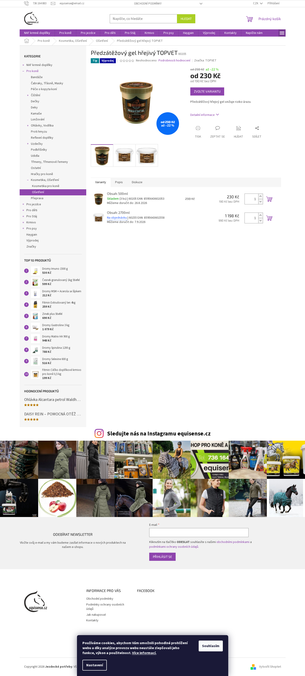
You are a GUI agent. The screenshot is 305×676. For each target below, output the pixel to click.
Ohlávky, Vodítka (42, 125)
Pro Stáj (31, 216)
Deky (34, 107)
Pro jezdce (33, 204)
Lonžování (37, 119)
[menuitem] (37, 33)
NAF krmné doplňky (39, 65)
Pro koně (32, 71)
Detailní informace (202, 115)
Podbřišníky (39, 149)
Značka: (205, 60)
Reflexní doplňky (42, 138)
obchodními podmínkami (233, 542)
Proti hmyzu (39, 131)
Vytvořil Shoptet (270, 666)
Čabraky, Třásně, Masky (47, 83)
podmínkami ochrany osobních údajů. (174, 547)
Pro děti (31, 210)
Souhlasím (210, 645)
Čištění (35, 95)
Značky (31, 246)
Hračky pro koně (42, 174)
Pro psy (31, 228)
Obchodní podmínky (148, 4)
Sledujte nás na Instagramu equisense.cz (159, 434)
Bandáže (37, 77)
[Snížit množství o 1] (260, 201)
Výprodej (32, 240)
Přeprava (37, 198)
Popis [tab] (119, 182)
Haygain (31, 234)
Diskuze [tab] (137, 182)
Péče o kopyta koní (44, 89)
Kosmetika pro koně (45, 186)
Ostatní (36, 168)
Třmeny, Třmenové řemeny (49, 162)
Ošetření (38, 192)
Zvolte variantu (207, 91)
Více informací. (144, 652)
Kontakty (92, 620)
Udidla (35, 156)
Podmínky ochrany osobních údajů (105, 606)
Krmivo (31, 222)
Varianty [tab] (100, 182)
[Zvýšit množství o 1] (260, 196)
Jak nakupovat (96, 615)
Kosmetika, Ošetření (45, 180)
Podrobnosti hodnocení (174, 60)
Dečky (35, 101)
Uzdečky (37, 144)
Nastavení (94, 665)
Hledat (186, 19)
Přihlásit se (162, 557)
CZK (256, 3)
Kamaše (36, 113)
